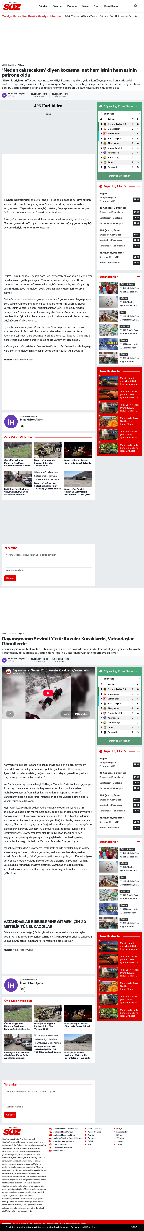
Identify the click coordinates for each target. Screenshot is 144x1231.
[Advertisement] (72, 41)
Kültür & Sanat (127, 284)
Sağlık (90, 1141)
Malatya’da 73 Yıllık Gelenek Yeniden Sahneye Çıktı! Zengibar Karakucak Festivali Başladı (129, 290)
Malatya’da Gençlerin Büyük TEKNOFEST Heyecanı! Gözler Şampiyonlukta (129, 318)
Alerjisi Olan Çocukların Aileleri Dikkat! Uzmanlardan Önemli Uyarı (100, 16)
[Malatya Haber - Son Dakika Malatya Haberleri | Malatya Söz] (12, 6)
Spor (97, 6)
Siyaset (119, 1141)
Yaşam (85, 6)
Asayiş (91, 1135)
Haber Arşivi (59, 1151)
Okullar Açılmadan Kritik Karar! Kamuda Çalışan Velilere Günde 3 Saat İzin (129, 304)
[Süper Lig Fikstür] (138, 186)
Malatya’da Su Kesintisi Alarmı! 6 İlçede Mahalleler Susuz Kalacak (130, 346)
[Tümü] (138, 277)
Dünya (119, 1129)
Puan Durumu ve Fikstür (64, 1141)
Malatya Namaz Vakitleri (64, 1135)
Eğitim (124, 298)
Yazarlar (58, 6)
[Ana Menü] (139, 6)
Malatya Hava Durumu (63, 1132)
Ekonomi (72, 6)
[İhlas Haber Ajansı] (11, 421)
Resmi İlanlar (111, 6)
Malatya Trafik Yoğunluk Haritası (68, 1138)
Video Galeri (8, 65)
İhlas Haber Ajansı (31, 419)
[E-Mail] (22, 426)
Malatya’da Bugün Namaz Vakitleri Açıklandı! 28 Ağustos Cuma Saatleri (129, 360)
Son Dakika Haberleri (62, 1148)
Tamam (134, 1227)
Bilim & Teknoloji (95, 1129)
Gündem (43, 6)
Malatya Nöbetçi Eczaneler (65, 1129)
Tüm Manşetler (60, 1144)
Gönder (10, 578)
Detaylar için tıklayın (119, 176)
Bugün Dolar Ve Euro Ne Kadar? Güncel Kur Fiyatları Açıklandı (130, 332)
